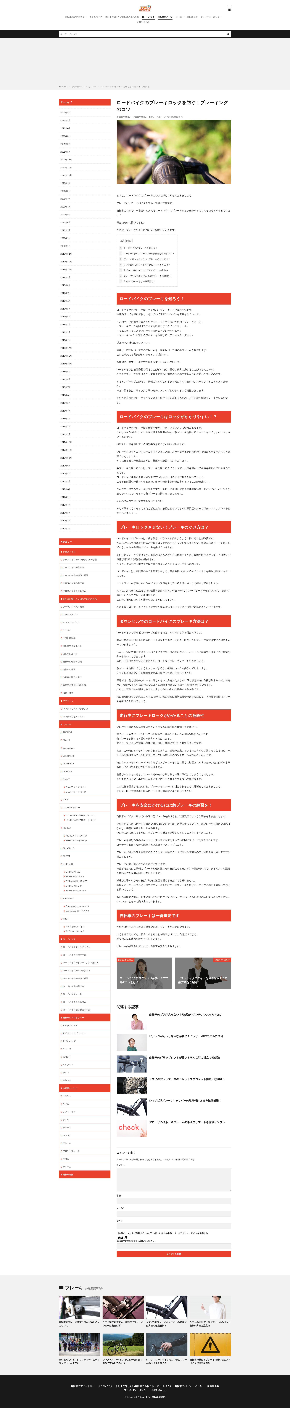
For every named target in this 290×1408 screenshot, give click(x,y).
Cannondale (68, 755)
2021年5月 (65, 120)
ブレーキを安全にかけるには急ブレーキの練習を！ (146, 276)
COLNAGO (68, 763)
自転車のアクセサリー (75, 17)
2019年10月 (66, 269)
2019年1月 (65, 340)
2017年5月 (65, 497)
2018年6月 (65, 395)
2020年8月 (65, 191)
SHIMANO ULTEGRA (76, 890)
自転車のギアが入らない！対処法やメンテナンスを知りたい (185, 1014)
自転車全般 (192, 17)
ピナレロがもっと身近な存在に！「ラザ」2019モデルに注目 (186, 1036)
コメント (121, 1165)
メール (120, 1208)
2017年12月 (66, 442)
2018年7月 (65, 387)
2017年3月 (65, 512)
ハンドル (67, 1135)
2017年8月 (65, 473)
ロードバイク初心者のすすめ (76, 1009)
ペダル (66, 1158)
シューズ (67, 1049)
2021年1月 (65, 151)
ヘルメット (68, 1064)
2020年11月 (66, 167)
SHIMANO (68, 864)
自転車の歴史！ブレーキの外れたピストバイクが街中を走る (210, 1361)
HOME (64, 87)
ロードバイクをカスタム (74, 1002)
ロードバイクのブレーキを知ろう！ (138, 248)
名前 (119, 1195)
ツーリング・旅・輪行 (73, 606)
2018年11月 (66, 355)
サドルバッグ (69, 1041)
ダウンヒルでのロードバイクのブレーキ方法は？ (145, 264)
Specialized (68, 898)
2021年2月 (65, 144)
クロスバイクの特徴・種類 (75, 575)
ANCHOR (67, 732)
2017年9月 (65, 465)
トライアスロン (70, 614)
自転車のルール (70, 653)
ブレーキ (92, 87)
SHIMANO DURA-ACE (76, 881)
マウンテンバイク (71, 622)
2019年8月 (65, 285)
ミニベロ (67, 630)
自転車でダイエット (72, 646)
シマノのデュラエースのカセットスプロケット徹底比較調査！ (187, 1079)
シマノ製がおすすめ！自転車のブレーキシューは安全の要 (123, 1324)
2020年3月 (65, 230)
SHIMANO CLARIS (75, 876)
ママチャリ (68, 700)
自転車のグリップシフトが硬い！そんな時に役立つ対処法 (184, 1057)
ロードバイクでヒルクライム (76, 947)
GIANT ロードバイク (76, 791)
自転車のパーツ (165, 17)
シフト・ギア (69, 1111)
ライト (66, 1072)
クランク (67, 1096)
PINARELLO (68, 848)
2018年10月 (66, 363)
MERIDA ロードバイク (76, 840)
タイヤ (66, 1119)
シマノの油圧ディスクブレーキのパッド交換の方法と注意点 (210, 1324)
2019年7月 (65, 293)
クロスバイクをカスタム (74, 591)
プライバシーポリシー (211, 17)
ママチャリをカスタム (73, 716)
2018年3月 (65, 418)
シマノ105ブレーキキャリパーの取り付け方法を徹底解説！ (185, 1100)
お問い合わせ (143, 22)
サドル (66, 1104)
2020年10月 (66, 175)
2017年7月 (65, 481)
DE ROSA (67, 771)
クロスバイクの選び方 (73, 583)
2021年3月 (65, 136)
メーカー (180, 17)
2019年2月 (65, 332)
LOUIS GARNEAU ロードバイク (81, 820)
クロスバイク (95, 17)
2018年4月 (65, 410)
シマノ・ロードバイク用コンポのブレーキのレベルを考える (166, 1361)
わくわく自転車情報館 (154, 1397)
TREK (65, 918)
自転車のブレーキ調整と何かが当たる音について (79, 1324)
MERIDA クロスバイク (76, 835)
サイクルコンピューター (74, 1033)
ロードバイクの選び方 (73, 986)
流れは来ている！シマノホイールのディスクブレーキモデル (79, 1361)
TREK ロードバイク (75, 931)
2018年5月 (65, 403)
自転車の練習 (69, 669)
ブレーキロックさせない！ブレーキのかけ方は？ (145, 259)
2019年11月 (66, 261)
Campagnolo (69, 748)
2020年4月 (65, 222)
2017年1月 (65, 528)
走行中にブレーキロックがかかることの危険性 (144, 270)
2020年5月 (65, 214)
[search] (228, 34)
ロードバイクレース (72, 994)
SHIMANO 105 (73, 871)
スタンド (67, 1056)
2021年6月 (65, 112)
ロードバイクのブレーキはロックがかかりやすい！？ (147, 253)
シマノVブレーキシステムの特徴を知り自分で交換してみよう (123, 1361)
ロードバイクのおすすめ (74, 954)
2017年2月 (65, 520)
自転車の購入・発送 (72, 677)
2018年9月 (65, 371)
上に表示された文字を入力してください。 (137, 1241)
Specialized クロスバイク (77, 906)
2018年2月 (65, 426)
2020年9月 (65, 183)
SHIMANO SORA (74, 885)
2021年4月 (65, 128)
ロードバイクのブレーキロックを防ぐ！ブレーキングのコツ (125, 87)
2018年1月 (65, 434)
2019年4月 (65, 316)
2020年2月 (65, 238)
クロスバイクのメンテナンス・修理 (80, 559)
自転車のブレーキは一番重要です (137, 281)
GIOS (65, 799)
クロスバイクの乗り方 (73, 567)
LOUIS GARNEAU (71, 807)
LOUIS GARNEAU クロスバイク (81, 815)
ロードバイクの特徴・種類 (75, 978)
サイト (120, 1221)
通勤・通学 (68, 693)
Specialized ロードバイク (77, 911)
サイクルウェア (70, 1025)
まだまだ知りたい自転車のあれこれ (122, 17)
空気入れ (67, 1080)
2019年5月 (65, 308)
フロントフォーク (71, 1151)
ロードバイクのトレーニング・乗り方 (81, 962)
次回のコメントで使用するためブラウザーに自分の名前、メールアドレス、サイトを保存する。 (164, 1233)
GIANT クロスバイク (76, 787)
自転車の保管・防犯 (72, 661)
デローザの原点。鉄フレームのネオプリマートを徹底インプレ (187, 1122)
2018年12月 (66, 348)
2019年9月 (65, 277)
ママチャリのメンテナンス (75, 708)
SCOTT (66, 856)
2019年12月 (66, 253)
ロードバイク (148, 17)
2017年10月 (66, 458)
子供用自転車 (69, 638)
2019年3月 (65, 324)
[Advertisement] (145, 62)
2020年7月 (65, 199)
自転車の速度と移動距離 (74, 685)
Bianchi (66, 740)
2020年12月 (66, 159)
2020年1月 (65, 246)
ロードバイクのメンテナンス (76, 970)
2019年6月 (65, 301)
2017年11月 (66, 450)
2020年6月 (65, 206)
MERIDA (67, 828)
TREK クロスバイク (75, 926)
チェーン (67, 1127)
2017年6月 (65, 489)
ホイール (67, 1166)
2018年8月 (65, 379)
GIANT (66, 779)
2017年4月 (65, 505)
